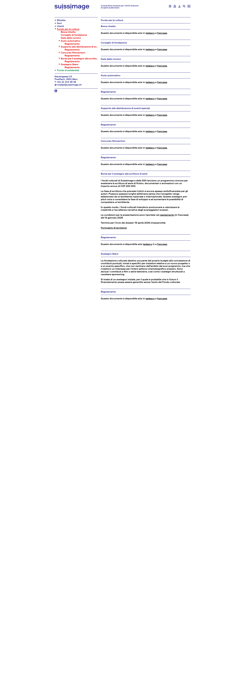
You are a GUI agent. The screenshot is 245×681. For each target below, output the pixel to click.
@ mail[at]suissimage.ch (68, 84)
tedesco (150, 33)
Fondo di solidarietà (68, 70)
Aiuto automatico (70, 41)
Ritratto (61, 20)
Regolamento (72, 44)
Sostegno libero (69, 64)
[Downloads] (179, 6)
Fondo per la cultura (68, 29)
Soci (59, 23)
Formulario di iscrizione (114, 227)
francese (162, 33)
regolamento (167, 215)
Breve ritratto (68, 32)
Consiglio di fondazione (74, 35)
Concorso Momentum (73, 52)
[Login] (174, 6)
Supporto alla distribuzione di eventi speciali (80, 46)
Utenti (60, 26)
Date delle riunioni (71, 38)
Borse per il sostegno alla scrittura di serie (80, 58)
